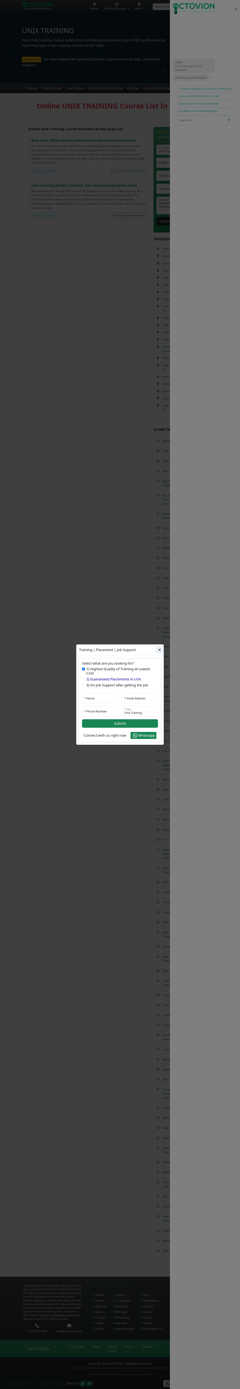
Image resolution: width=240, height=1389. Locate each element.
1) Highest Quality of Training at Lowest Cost (118, 671)
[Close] (159, 650)
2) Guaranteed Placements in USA (113, 679)
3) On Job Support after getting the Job (117, 685)
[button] (143, 735)
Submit (120, 723)
